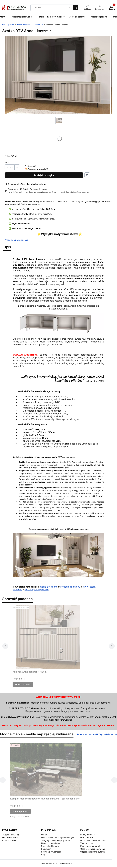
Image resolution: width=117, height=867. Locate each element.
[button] (75, 7)
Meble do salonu (23, 25)
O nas (44, 834)
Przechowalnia (9, 840)
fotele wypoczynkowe (37, 589)
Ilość (7, 162)
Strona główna (8, 25)
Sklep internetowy (55, 863)
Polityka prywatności (51, 852)
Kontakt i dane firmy (50, 843)
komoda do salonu (70, 586)
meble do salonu (49, 586)
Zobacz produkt (23, 684)
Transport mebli (87, 843)
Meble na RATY (87, 837)
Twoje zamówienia (10, 834)
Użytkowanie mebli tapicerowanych (57, 837)
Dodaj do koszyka (44, 175)
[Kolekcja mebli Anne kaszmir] (58, 576)
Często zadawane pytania (92, 852)
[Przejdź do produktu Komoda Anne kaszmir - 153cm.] (48, 637)
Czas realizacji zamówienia (92, 849)
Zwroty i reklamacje (50, 846)
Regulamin (46, 849)
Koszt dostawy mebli (90, 846)
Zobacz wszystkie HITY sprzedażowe (95, 734)
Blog (43, 854)
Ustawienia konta (10, 837)
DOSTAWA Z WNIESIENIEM (92, 840)
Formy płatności (87, 834)
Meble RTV (38, 25)
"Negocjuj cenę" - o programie (55, 840)
